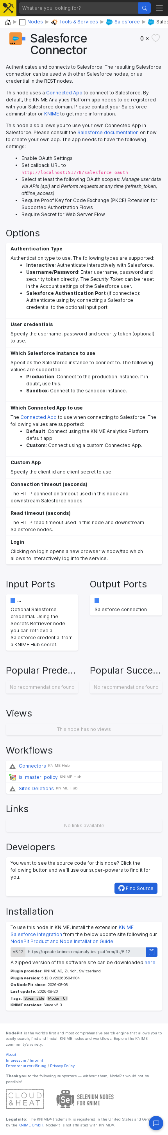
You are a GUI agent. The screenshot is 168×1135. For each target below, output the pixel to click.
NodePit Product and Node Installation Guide (62, 941)
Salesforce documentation (108, 132)
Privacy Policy (62, 1066)
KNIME (51, 114)
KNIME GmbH (30, 1125)
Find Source (139, 888)
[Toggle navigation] (160, 8)
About (11, 1054)
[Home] (8, 22)
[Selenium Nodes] (85, 1099)
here (150, 962)
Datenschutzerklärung (26, 1066)
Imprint (36, 1060)
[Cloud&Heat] (25, 1099)
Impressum (16, 1060)
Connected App (64, 93)
